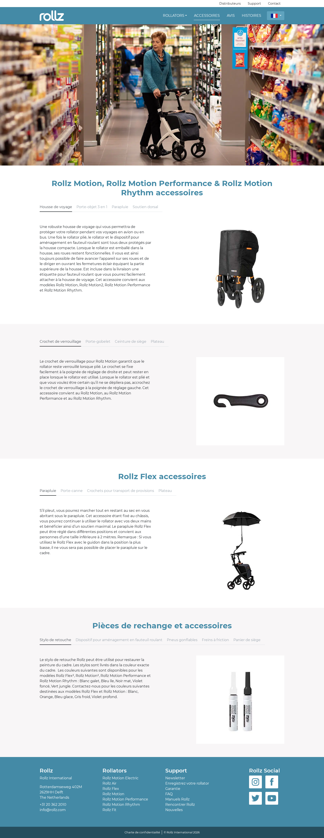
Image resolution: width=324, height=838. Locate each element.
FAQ (169, 794)
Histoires (251, 15)
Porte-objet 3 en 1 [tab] (91, 207)
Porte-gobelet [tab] (98, 341)
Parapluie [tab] (120, 207)
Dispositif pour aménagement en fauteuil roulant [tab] (119, 640)
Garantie (172, 789)
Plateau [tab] (157, 341)
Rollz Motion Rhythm (121, 804)
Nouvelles (174, 810)
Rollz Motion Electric (120, 778)
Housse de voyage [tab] (56, 207)
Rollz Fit (109, 810)
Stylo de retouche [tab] (55, 640)
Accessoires (207, 15)
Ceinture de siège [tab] (130, 341)
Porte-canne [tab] (72, 491)
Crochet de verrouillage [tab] (60, 341)
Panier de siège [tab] (247, 640)
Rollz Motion (113, 794)
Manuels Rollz (177, 799)
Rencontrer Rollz (180, 804)
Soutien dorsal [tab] (145, 207)
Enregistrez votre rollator (187, 783)
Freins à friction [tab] (215, 640)
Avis (231, 15)
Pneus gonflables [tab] (182, 640)
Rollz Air (109, 783)
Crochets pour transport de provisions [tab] (120, 491)
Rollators (173, 15)
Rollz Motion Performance (125, 799)
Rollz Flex (110, 789)
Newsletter (175, 778)
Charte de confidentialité (142, 832)
